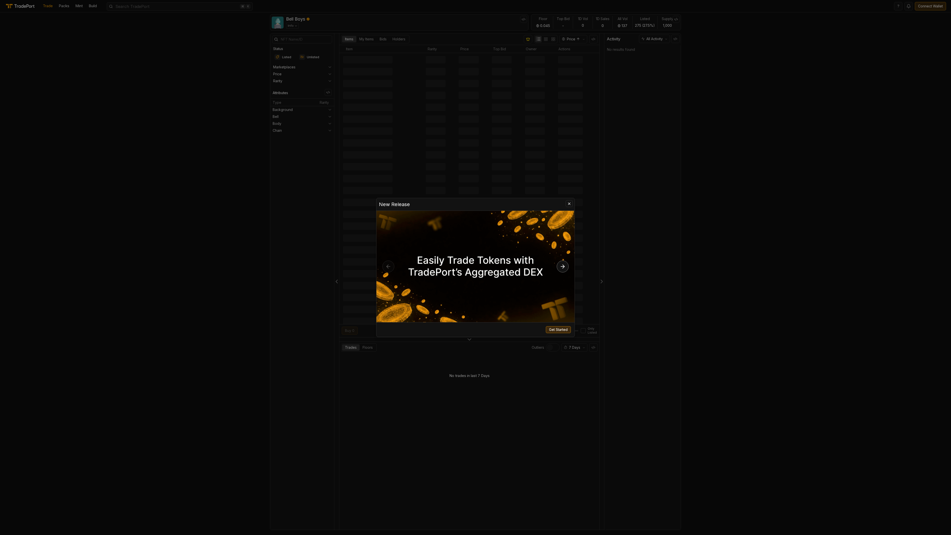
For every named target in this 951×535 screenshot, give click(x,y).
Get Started (558, 329)
